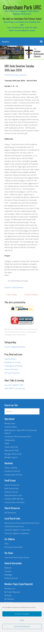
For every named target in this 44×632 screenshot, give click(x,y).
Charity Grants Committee (14, 502)
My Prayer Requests (12, 592)
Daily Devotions (17, 287)
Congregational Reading (13, 366)
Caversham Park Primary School (17, 557)
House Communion (12, 485)
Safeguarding (10, 440)
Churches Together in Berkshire (17, 533)
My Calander (9, 599)
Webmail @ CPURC (12, 450)
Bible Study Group (12, 488)
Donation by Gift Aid (12, 471)
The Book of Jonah (31, 295)
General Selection (11, 369)
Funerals (8, 571)
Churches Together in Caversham (17, 530)
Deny (22, 620)
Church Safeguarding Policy (15, 347)
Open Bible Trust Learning (14, 388)
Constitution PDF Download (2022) (18, 436)
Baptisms (8, 568)
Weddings (8, 575)
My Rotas (8, 595)
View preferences (22, 626)
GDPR (7, 443)
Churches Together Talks (14, 385)
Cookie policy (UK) (11, 447)
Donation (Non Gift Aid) (13, 475)
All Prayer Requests (12, 373)
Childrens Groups (11, 492)
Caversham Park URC (22, 7)
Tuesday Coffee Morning (14, 499)
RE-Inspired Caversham (13, 547)
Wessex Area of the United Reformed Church (22, 523)
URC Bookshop (10, 512)
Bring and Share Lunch (13, 495)
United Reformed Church (14, 526)
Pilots (7, 543)
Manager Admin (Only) (13, 454)
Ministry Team (10, 423)
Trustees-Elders (11, 427)
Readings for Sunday (12, 362)
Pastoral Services (11, 578)
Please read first (11, 468)
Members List (10, 588)
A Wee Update (11, 295)
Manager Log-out (11, 457)
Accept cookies (22, 614)
